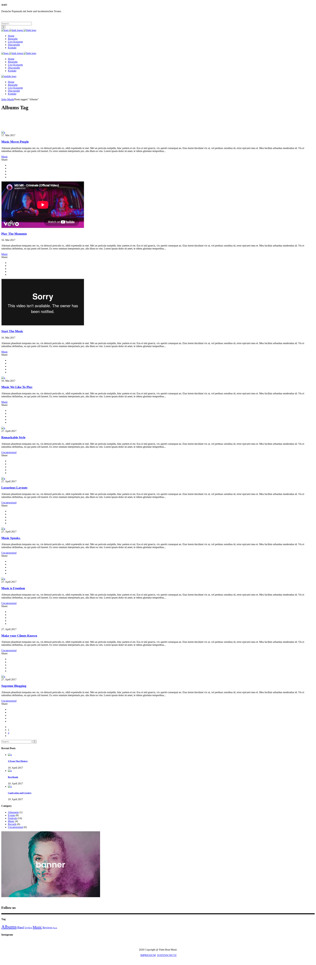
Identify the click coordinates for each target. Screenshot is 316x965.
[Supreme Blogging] (3, 676)
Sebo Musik (7, 99)
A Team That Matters (18, 761)
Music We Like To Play (17, 387)
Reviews (48, 927)
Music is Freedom (13, 588)
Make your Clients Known (19, 635)
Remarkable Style (13, 437)
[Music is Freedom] (3, 578)
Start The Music (12, 331)
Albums (9, 926)
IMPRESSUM (148, 955)
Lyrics (28, 927)
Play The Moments (14, 233)
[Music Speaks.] (3, 528)
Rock (55, 928)
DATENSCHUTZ (167, 955)
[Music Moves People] (3, 132)
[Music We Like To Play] (3, 377)
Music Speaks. (11, 538)
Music (4, 156)
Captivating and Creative (19, 793)
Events (11, 815)
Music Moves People (15, 141)
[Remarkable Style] (3, 428)
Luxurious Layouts (14, 487)
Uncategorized (8, 452)
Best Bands (13, 777)
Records (12, 824)
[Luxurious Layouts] (3, 478)
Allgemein (13, 812)
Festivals (12, 818)
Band (20, 927)
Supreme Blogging (13, 686)
